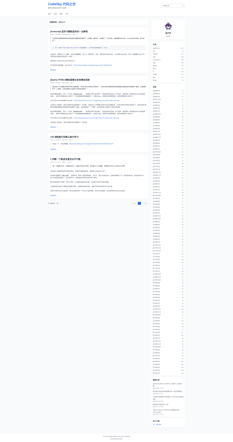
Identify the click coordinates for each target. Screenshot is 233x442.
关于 (67, 14)
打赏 (55, 14)
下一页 (145, 203)
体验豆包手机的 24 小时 (160, 404)
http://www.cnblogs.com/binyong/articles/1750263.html (93, 65)
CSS (66, 140)
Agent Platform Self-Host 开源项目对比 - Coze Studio (166, 411)
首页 (49, 14)
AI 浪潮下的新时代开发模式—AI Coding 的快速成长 (168, 398)
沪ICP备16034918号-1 (116, 439)
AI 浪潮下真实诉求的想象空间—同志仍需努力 (167, 391)
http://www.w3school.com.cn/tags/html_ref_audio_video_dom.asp (97, 100)
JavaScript (68, 34)
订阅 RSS (158, 424)
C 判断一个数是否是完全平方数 (65, 158)
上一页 (134, 203)
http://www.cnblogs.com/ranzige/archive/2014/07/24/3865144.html (91, 144)
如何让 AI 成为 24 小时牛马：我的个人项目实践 (167, 385)
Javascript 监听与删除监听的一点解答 (69, 31)
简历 (61, 14)
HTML (67, 83)
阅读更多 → (54, 70)
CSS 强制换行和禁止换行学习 (64, 136)
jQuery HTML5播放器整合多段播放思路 (70, 79)
